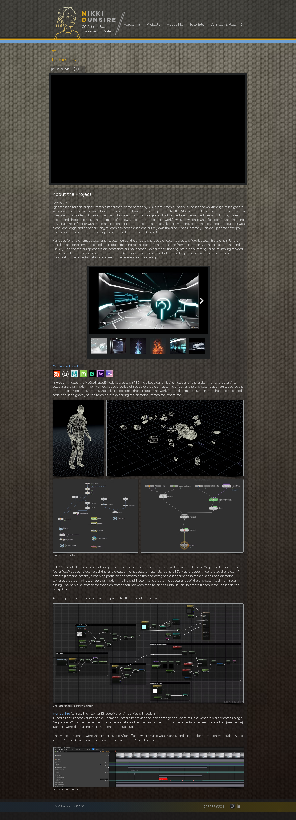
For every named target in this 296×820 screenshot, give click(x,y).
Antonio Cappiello (175, 207)
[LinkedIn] (238, 806)
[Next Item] (202, 301)
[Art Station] (232, 806)
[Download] (53, 50)
